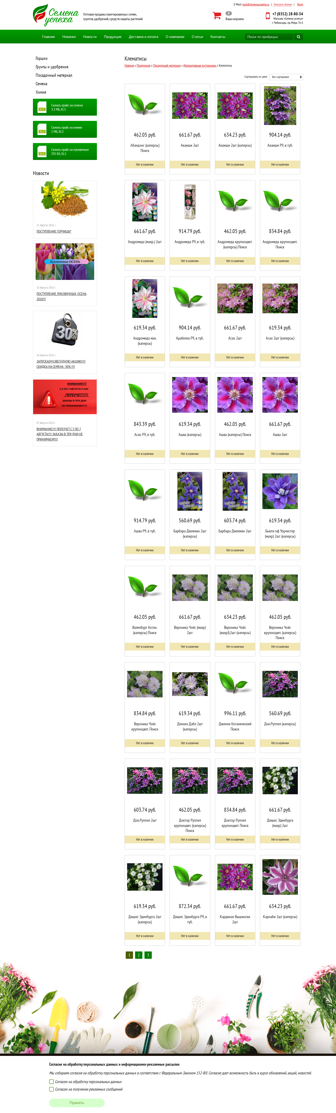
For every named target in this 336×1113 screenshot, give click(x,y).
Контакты (218, 37)
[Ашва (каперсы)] (190, 418)
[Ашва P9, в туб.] (145, 515)
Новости (89, 37)
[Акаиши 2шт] (190, 129)
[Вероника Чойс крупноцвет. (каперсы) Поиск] (280, 611)
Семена (41, 84)
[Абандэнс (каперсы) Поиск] (145, 129)
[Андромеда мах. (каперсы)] (145, 322)
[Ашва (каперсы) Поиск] (235, 418)
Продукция (112, 37)
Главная (48, 37)
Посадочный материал (54, 75)
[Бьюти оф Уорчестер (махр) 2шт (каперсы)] (280, 515)
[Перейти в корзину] (228, 15)
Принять (77, 1103)
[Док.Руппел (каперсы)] (280, 707)
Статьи (197, 37)
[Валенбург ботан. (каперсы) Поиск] (145, 611)
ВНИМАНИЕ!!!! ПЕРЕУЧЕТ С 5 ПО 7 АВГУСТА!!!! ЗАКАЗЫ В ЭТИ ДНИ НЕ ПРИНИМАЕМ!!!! (60, 434)
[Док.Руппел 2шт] (145, 804)
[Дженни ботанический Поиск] (235, 707)
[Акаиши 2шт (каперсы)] (235, 129)
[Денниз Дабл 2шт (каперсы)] (190, 707)
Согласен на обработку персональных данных (88, 1081)
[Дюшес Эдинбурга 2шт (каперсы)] (145, 900)
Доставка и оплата (143, 37)
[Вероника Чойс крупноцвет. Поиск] (145, 707)
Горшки (42, 58)
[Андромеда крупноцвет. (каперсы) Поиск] (235, 225)
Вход (300, 4)
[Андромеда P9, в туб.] (190, 225)
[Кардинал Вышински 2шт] (235, 900)
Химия (41, 92)
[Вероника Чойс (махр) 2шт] (190, 611)
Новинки (69, 37)
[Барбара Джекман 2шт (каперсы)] (190, 515)
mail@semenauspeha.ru (255, 4)
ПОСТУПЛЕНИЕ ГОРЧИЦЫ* (54, 231)
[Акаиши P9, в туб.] (280, 129)
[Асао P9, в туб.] (145, 418)
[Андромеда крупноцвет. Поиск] (280, 225)
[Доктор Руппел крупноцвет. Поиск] (235, 804)
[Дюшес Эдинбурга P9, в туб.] (190, 900)
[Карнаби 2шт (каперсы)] (280, 900)
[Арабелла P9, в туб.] (190, 322)
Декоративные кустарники (200, 65)
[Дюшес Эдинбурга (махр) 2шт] (280, 804)
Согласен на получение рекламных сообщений (88, 1089)
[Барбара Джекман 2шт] (235, 515)
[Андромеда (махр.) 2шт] (145, 225)
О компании (175, 37)
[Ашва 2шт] (280, 418)
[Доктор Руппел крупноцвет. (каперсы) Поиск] (190, 804)
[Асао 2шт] (235, 322)
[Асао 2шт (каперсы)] (280, 322)
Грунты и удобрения (52, 67)
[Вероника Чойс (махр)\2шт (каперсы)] (235, 611)
